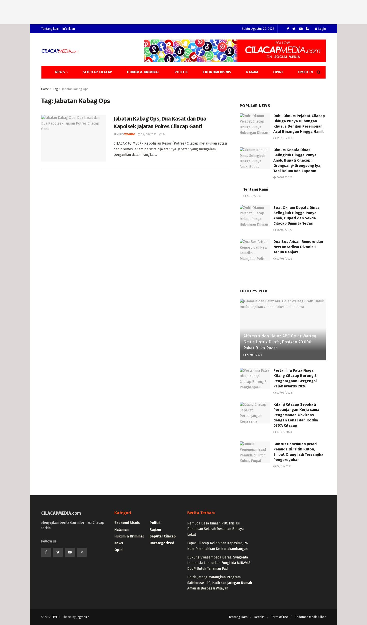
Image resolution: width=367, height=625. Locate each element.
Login (322, 29)
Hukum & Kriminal (143, 72)
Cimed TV (305, 72)
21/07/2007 (253, 196)
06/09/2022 (284, 177)
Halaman (121, 529)
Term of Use (280, 617)
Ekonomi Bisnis (217, 72)
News (60, 72)
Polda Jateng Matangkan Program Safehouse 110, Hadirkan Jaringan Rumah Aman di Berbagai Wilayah (219, 582)
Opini (278, 72)
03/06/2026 (284, 392)
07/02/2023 (284, 432)
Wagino (129, 134)
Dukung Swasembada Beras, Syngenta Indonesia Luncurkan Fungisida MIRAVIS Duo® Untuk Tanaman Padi (218, 563)
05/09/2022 (284, 138)
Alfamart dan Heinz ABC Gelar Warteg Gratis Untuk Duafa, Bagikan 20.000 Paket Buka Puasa (279, 342)
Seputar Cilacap (97, 72)
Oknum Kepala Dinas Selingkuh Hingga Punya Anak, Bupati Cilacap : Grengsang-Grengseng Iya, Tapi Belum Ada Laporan (297, 160)
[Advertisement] (183, 11)
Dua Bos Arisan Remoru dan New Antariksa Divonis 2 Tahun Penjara (298, 246)
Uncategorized (162, 543)
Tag (55, 89)
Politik (181, 72)
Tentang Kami (255, 189)
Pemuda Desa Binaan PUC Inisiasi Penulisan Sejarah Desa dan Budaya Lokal (215, 529)
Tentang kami (50, 29)
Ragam (252, 72)
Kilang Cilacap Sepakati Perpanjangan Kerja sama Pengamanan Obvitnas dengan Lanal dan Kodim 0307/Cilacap (296, 415)
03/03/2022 (284, 258)
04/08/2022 (148, 134)
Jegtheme (82, 617)
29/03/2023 (254, 355)
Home (45, 89)
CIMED (55, 617)
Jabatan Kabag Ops (75, 89)
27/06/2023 (284, 466)
